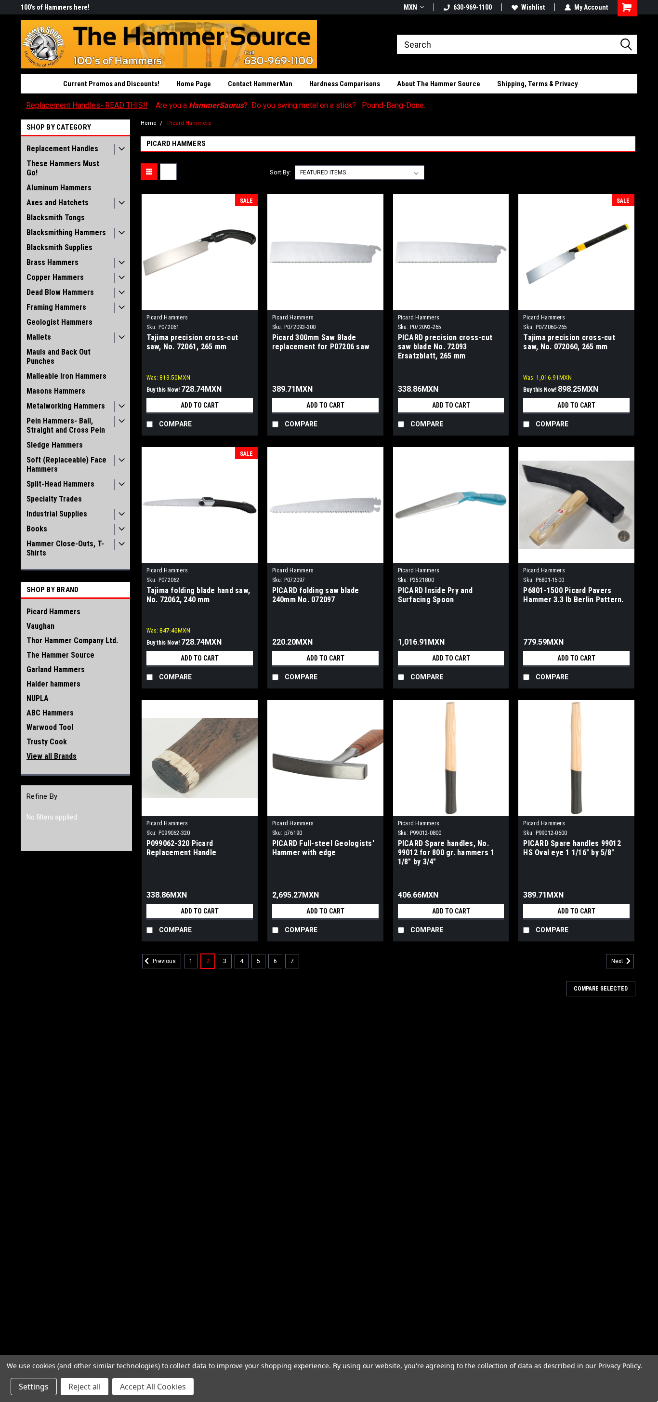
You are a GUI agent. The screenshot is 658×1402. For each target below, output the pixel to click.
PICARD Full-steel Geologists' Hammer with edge (323, 848)
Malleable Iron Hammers (66, 376)
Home (149, 123)
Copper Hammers (55, 277)
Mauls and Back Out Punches (58, 356)
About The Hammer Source (438, 83)
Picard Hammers (53, 611)
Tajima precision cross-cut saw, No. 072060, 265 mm (569, 342)
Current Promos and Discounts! (111, 83)
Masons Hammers (55, 391)
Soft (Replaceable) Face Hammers (66, 464)
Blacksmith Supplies (59, 247)
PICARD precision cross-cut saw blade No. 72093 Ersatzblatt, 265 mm (445, 346)
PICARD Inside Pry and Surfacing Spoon (435, 595)
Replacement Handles (62, 148)
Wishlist (533, 7)
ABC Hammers (50, 712)
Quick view (199, 303)
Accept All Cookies (153, 1386)
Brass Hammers (52, 262)
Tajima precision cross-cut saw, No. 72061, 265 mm (192, 342)
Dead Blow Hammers (60, 292)
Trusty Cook (46, 741)
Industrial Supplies (56, 513)
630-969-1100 (472, 7)
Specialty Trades (54, 498)
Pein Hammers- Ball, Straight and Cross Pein (65, 425)
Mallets (38, 337)
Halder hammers (53, 683)
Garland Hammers (55, 669)
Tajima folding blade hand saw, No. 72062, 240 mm (198, 595)
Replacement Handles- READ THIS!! (87, 105)
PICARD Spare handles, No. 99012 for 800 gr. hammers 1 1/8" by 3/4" (446, 852)
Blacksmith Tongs (55, 217)
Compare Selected (601, 988)
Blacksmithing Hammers (66, 232)
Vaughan (40, 626)
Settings (34, 1386)
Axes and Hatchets (57, 202)
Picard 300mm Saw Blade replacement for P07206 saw (321, 342)
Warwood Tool (49, 727)
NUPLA (37, 698)
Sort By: (280, 172)
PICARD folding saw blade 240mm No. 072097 (315, 595)
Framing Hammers (56, 307)
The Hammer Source (60, 655)
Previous (163, 961)
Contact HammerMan (260, 83)
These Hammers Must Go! (62, 168)
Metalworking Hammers (65, 405)
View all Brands (51, 756)
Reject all (84, 1386)
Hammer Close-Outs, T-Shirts (65, 548)
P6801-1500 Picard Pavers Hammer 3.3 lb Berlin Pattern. (573, 595)
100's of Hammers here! (55, 7)
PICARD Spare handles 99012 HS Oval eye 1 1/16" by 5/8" (572, 848)
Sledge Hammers (54, 445)
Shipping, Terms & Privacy (537, 83)
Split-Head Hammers (60, 484)
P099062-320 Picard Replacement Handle (181, 848)
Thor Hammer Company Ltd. (72, 640)
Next (618, 961)
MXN (410, 7)
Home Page (193, 83)
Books (36, 528)
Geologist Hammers (59, 322)
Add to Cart (200, 405)
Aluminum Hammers (59, 187)
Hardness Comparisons (344, 83)
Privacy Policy (619, 1365)
